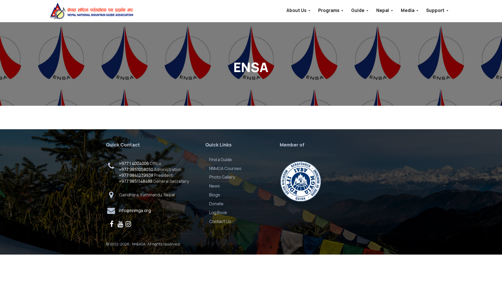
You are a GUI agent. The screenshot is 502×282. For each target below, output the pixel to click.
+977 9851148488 (135, 181)
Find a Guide (220, 159)
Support (435, 10)
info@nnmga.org (135, 210)
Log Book (218, 212)
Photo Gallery (222, 177)
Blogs (214, 195)
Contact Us (220, 221)
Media (408, 10)
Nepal (383, 10)
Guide (358, 10)
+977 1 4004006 (134, 163)
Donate (216, 204)
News (214, 186)
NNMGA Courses (225, 168)
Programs (329, 10)
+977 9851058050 (136, 169)
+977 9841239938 (136, 175)
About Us (296, 10)
